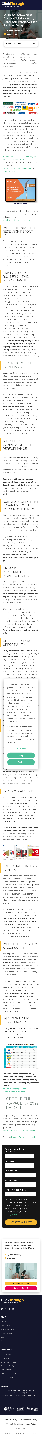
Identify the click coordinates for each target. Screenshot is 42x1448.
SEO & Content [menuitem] (6, 1358)
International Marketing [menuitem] (9, 1373)
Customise (21, 749)
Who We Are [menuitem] (5, 1322)
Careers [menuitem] (3, 1341)
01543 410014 (30, 1395)
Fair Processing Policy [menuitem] (28, 1420)
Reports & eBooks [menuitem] (7, 1333)
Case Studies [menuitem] (5, 1325)
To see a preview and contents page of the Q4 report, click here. (19, 158)
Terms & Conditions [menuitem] (14, 1424)
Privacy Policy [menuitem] (11, 1420)
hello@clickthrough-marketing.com (13, 1395)
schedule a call (9, 171)
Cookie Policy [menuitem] (30, 1424)
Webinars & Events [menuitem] (7, 1329)
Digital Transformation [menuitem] (8, 1377)
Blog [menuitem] (2, 1337)
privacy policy (11, 1214)
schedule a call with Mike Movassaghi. (19, 1131)
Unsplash (31, 1137)
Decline (21, 762)
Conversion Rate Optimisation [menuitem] (11, 1366)
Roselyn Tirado (17, 1137)
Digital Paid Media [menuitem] (7, 1354)
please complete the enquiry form (17, 168)
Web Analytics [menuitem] (6, 1370)
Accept (21, 755)
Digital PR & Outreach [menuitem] (8, 1362)
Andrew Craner (26, 1440)
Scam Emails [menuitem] (21, 1428)
